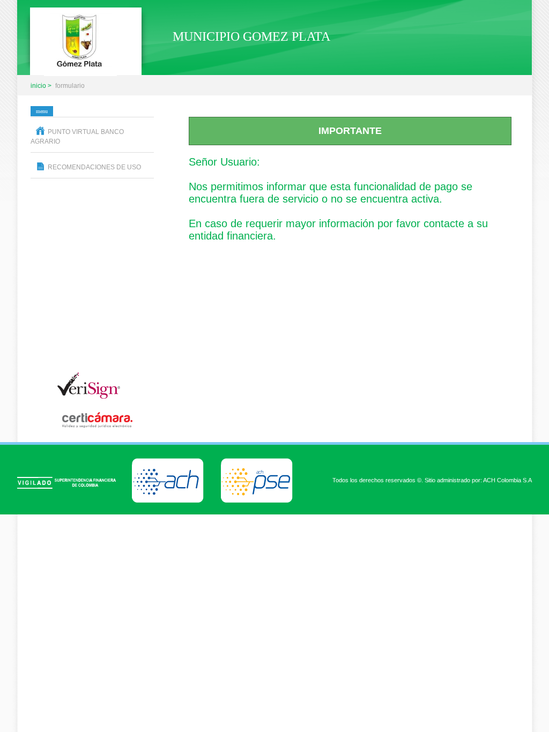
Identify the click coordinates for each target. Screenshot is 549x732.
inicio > (41, 85)
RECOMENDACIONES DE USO (94, 167)
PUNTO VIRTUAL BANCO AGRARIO (77, 136)
